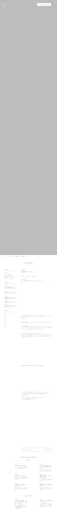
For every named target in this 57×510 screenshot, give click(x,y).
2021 (5, 319)
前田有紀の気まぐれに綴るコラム (10, 276)
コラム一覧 (6, 272)
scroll (54, 250)
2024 (5, 315)
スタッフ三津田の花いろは (9, 274)
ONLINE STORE (45, 4)
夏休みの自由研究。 (49, 449)
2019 (5, 323)
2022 (5, 317)
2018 (5, 325)
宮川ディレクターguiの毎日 (9, 278)
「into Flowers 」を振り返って (26, 449)
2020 (5, 321)
